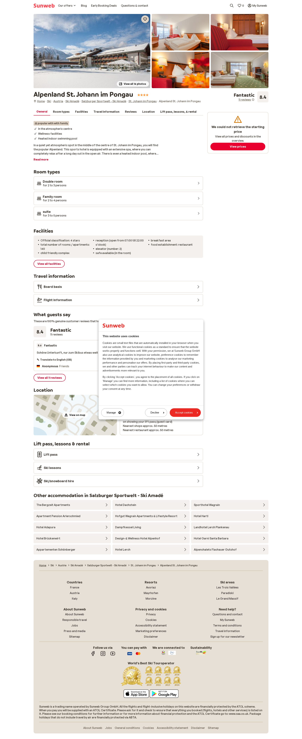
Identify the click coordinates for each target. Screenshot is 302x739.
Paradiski (227, 593)
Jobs (74, 625)
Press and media (74, 631)
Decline (154, 412)
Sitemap (74, 636)
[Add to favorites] (145, 19)
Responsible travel (74, 620)
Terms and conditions (227, 625)
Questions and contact (227, 614)
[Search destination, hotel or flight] (231, 5)
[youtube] (113, 655)
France (74, 587)
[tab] (42, 111)
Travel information (227, 631)
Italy (74, 598)
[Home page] (44, 5)
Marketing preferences (151, 631)
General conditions (127, 728)
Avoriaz (151, 587)
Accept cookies (184, 412)
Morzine (151, 598)
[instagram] (103, 655)
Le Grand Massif (227, 598)
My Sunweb (227, 620)
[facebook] (93, 655)
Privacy (151, 614)
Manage (111, 412)
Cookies (151, 620)
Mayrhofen (151, 593)
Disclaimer (151, 636)
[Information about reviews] (253, 100)
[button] (92, 51)
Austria (75, 593)
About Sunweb (74, 614)
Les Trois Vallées (227, 587)
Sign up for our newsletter (227, 636)
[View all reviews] (251, 97)
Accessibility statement (151, 625)
